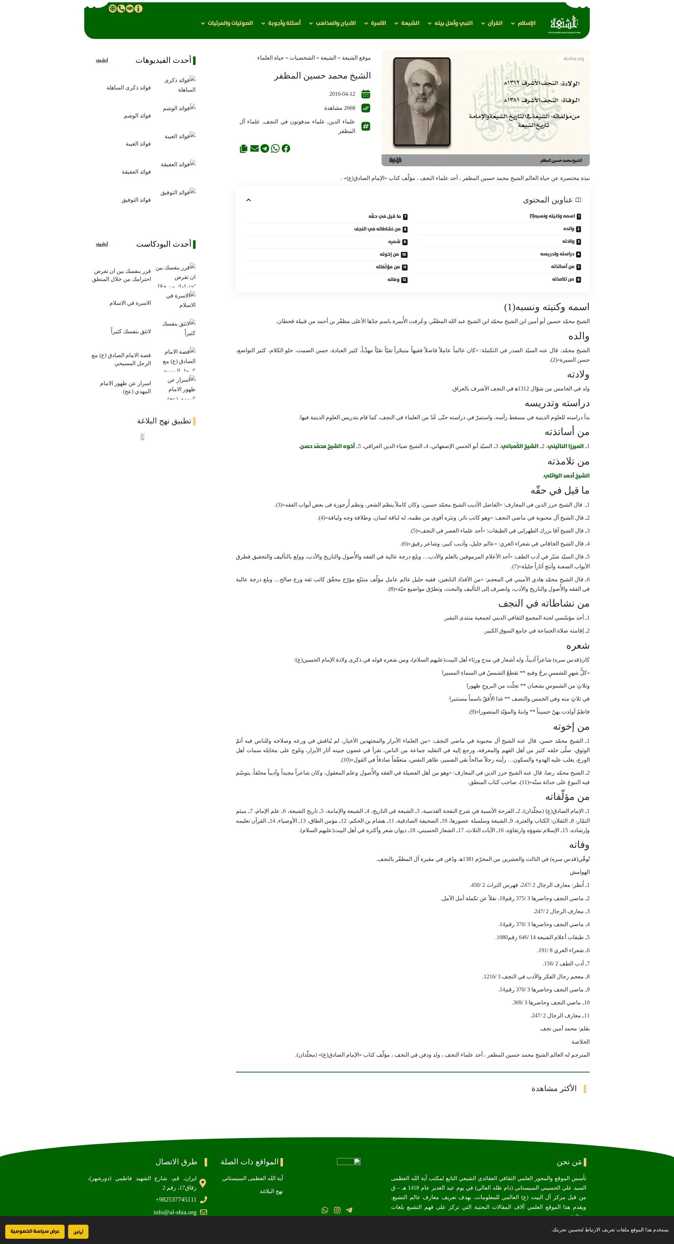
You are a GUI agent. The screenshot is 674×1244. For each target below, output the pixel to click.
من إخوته (389, 254)
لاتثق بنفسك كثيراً (131, 331)
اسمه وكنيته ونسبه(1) (552, 216)
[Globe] (113, 8)
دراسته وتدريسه (557, 254)
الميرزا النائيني (566, 446)
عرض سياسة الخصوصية (35, 1231)
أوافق (78, 1232)
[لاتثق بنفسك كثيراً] (175, 331)
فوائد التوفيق (136, 200)
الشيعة (328, 58)
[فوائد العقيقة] (175, 172)
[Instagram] (337, 1210)
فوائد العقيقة (136, 172)
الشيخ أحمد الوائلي (567, 475)
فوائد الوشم (137, 116)
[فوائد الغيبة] (175, 144)
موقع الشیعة (356, 58)
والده (568, 229)
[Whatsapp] (325, 1210)
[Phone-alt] (121, 8)
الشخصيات (302, 58)
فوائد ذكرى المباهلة (128, 88)
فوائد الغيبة (138, 144)
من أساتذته (563, 266)
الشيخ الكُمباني (519, 446)
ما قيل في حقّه (385, 216)
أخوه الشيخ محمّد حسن (327, 446)
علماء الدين (342, 122)
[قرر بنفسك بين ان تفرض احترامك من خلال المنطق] (175, 275)
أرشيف (102, 60)
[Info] (138, 8)
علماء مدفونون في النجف (294, 122)
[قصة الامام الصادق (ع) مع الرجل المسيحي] (175, 359)
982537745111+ (176, 1199)
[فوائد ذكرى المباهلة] (175, 87)
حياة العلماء (270, 58)
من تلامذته (563, 279)
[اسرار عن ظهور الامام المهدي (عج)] (175, 387)
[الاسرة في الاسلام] (175, 303)
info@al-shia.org (175, 1212)
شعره (394, 242)
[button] (522, 23)
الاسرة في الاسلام (130, 303)
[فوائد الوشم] (175, 115)
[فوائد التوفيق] (175, 200)
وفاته (393, 279)
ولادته (568, 241)
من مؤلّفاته (388, 267)
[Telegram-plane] (349, 1210)
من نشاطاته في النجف (377, 229)
